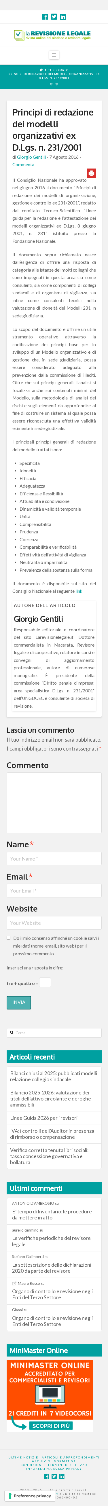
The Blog (56, 69)
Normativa (65, 1461)
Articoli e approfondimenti (71, 1457)
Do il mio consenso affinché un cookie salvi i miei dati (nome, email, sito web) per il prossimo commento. (56, 945)
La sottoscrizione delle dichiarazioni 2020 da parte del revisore (51, 1268)
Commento (28, 765)
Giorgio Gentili (31, 157)
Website (22, 908)
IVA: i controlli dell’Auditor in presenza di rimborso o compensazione (52, 1134)
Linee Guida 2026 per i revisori (43, 1118)
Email (20, 876)
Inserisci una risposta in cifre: (35, 967)
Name (20, 844)
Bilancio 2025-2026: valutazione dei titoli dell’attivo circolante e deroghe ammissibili (50, 1099)
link (79, 591)
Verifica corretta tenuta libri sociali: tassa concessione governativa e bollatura (49, 1156)
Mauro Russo (29, 1283)
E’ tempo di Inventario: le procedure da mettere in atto (52, 1214)
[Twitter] (54, 16)
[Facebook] (45, 16)
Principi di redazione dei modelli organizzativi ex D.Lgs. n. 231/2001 (54, 75)
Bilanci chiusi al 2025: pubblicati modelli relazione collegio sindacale (53, 1076)
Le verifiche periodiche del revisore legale (51, 1241)
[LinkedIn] (63, 16)
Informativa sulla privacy (54, 1468)
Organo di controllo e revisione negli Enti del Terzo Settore (52, 1294)
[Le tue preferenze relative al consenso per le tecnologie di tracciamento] (30, 1495)
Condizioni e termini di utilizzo (54, 1465)
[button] (54, 55)
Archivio (41, 1461)
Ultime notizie (23, 1457)
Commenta (23, 164)
